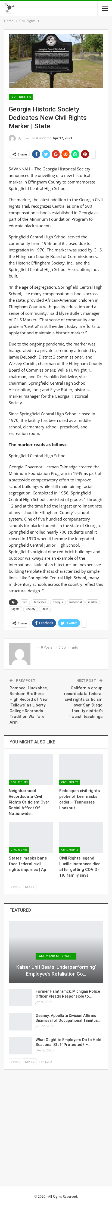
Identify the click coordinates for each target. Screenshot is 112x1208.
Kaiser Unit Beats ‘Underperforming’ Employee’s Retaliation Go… (56, 970)
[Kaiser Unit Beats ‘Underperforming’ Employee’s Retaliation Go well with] (56, 952)
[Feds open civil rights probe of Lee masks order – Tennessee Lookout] (81, 769)
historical (75, 602)
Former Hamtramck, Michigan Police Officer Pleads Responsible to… (68, 993)
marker (92, 602)
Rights (15, 609)
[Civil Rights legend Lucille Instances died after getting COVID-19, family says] (81, 837)
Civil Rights (21, 97)
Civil (24, 602)
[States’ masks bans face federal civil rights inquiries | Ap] (31, 837)
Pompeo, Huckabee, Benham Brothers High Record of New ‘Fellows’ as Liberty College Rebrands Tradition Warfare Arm (29, 705)
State (45, 609)
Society (30, 609)
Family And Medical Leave (57, 956)
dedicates (39, 602)
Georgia (58, 602)
